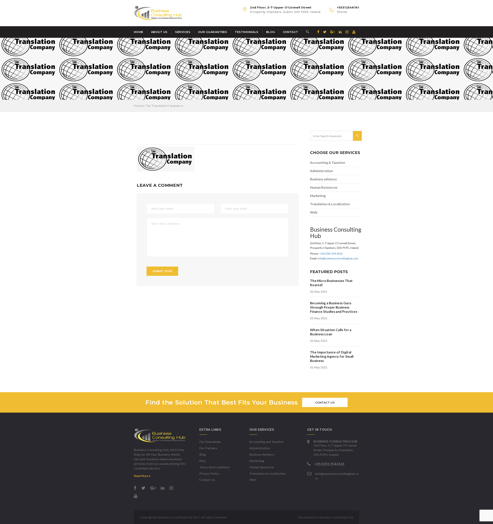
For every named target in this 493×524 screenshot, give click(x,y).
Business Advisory (261, 454)
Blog (270, 32)
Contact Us (325, 402)
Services (182, 32)
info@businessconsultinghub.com (338, 258)
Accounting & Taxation (327, 163)
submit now (162, 271)
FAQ (202, 461)
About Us (159, 32)
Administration (321, 171)
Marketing (318, 196)
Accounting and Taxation (266, 441)
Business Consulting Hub (336, 517)
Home (138, 32)
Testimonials (246, 32)
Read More (141, 476)
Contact (290, 32)
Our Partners (208, 448)
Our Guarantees (212, 32)
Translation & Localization (330, 204)
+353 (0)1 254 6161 (331, 253)
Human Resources (323, 187)
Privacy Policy (209, 473)
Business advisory (323, 179)
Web (313, 212)
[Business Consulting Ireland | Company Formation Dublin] (160, 435)
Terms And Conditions (214, 467)
